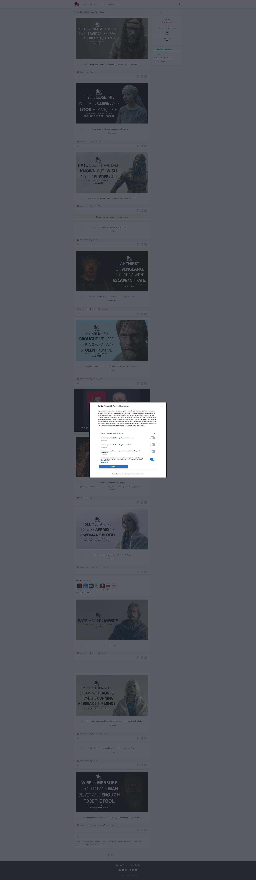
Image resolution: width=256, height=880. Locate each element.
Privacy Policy (139, 474)
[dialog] (128, 440)
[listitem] (128, 433)
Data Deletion (116, 474)
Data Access (128, 474)
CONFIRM (113, 467)
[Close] (162, 406)
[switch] (152, 437)
